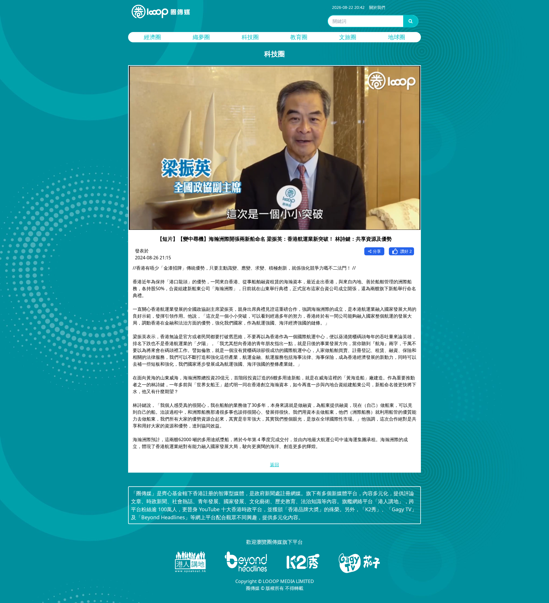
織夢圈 (201, 37)
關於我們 (377, 7)
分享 (377, 251)
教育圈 (298, 37)
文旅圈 (347, 37)
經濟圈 (152, 37)
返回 (274, 464)
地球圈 (396, 37)
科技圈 (250, 37)
